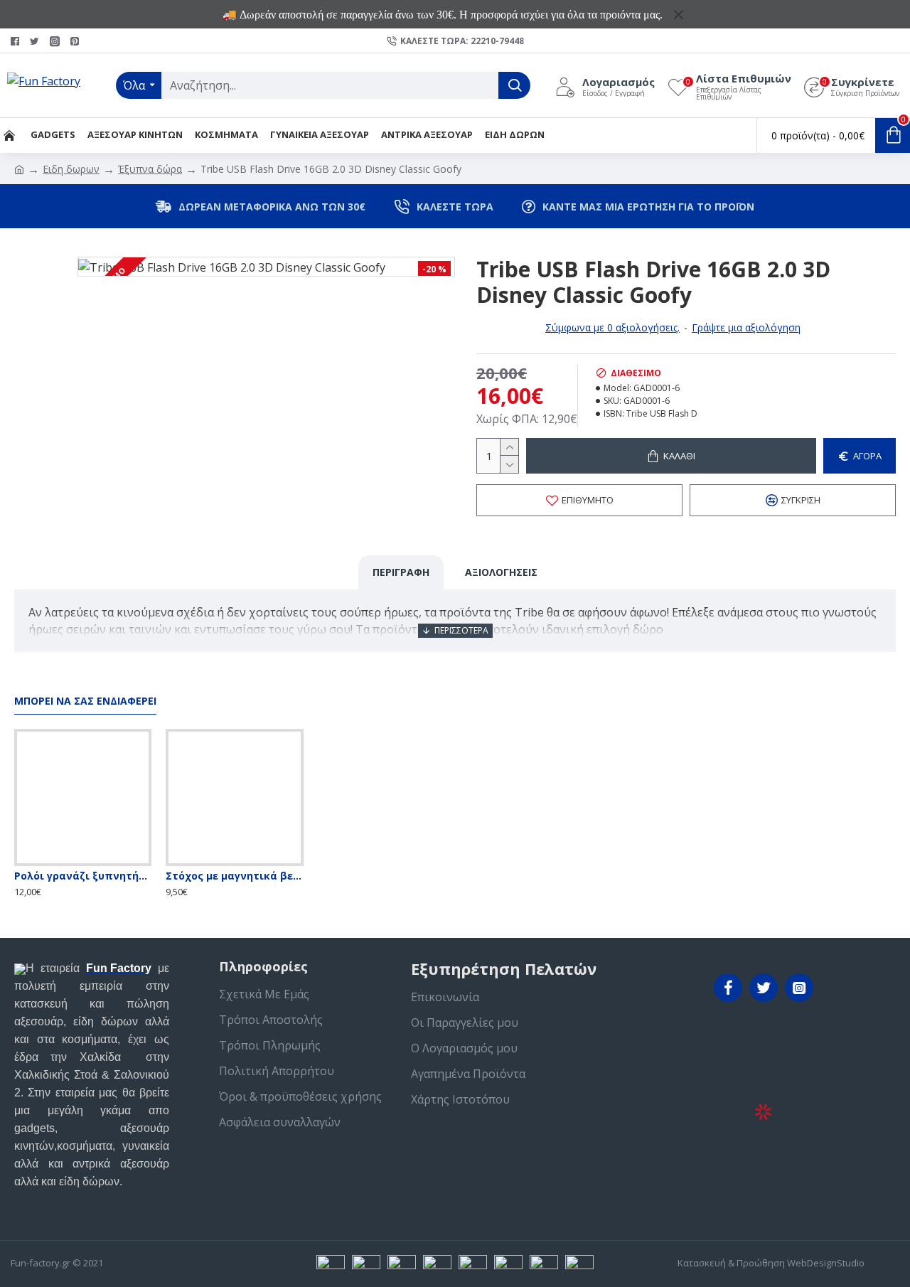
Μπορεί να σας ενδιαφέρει (85, 701)
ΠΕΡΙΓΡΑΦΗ (401, 572)
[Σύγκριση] (111, 863)
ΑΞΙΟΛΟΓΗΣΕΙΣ (501, 572)
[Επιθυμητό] (83, 863)
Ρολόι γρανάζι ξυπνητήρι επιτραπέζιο (82, 876)
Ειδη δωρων (71, 169)
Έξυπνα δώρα (150, 169)
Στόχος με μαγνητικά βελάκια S (234, 876)
